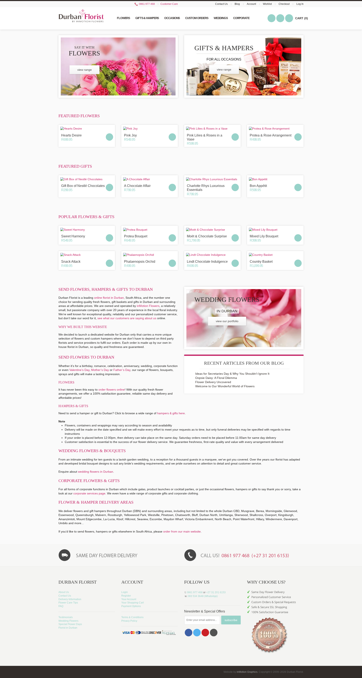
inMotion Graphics (247, 671)
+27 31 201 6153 (216, 592)
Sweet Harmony (73, 236)
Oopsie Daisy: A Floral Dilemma (216, 378)
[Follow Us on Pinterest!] (205, 632)
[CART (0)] (289, 18)
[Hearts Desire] (86, 129)
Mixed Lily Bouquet (264, 236)
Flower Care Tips (68, 602)
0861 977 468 (146, 4)
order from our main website (182, 531)
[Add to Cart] (109, 137)
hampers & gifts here (171, 413)
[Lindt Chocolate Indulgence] (212, 255)
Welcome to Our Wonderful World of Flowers (225, 386)
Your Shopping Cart (132, 602)
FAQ (60, 606)
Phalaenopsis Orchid (139, 261)
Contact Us (221, 4)
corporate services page (89, 493)
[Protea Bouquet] (149, 230)
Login (124, 592)
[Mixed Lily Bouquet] (275, 230)
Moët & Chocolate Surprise (207, 236)
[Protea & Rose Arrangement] (275, 129)
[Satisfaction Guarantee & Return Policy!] (275, 631)
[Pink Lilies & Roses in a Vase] (212, 129)
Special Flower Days (70, 624)
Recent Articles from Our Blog (244, 363)
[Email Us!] (213, 632)
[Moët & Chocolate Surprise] (212, 230)
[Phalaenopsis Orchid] (149, 255)
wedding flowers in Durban (95, 471)
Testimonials (65, 617)
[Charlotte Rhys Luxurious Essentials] (212, 179)
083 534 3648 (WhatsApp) (203, 596)
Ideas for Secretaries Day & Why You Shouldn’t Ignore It (232, 373)
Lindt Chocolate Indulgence (207, 261)
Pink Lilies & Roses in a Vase (204, 137)
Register (126, 595)
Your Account (128, 599)
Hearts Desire (71, 135)
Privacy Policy (129, 620)
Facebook (188, 632)
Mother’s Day (100, 370)
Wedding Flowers (68, 620)
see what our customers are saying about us (126, 318)
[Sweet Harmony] (86, 230)
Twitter (197, 632)
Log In (300, 4)
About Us (63, 592)
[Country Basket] (275, 255)
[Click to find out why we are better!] (275, 600)
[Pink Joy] (149, 129)
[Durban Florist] (81, 17)
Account (251, 4)
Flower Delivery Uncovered (213, 382)
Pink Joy (130, 135)
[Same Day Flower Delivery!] (118, 554)
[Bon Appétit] (275, 179)
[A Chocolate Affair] (149, 179)
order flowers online (111, 389)
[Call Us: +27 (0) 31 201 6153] (244, 554)
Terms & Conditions (132, 617)
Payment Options (131, 606)
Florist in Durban (67, 627)
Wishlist (267, 4)
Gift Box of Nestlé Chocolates (83, 186)
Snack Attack (70, 261)
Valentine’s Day (79, 370)
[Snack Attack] (86, 255)
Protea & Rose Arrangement (270, 135)
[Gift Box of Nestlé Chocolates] (86, 179)
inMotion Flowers (148, 305)
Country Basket (261, 261)
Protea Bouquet (135, 236)
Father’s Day (121, 370)
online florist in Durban (109, 297)
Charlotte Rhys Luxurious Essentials (206, 188)
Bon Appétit (258, 186)
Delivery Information (69, 599)
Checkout (284, 4)
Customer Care (169, 4)
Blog (237, 4)
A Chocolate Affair (137, 186)
